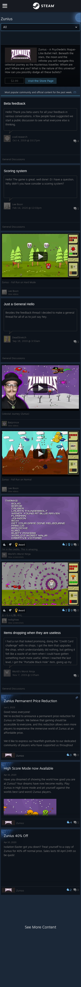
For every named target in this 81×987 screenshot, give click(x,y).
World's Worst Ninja (19, 553)
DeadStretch (19, 337)
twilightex (13, 619)
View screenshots (16, 557)
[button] (40, 66)
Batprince (13, 422)
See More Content (40, 927)
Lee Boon (17, 204)
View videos (13, 294)
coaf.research (19, 136)
